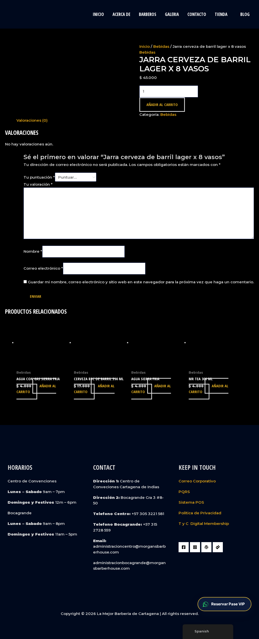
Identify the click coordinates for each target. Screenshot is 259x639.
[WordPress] (206, 547)
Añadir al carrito (162, 104)
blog (245, 14)
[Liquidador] (218, 547)
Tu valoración (38, 184)
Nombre (33, 251)
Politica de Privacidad (200, 512)
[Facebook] (184, 547)
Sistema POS (191, 502)
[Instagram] (195, 547)
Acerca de (121, 14)
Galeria (172, 14)
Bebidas (161, 46)
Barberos (147, 14)
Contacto (196, 14)
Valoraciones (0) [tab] (32, 120)
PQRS (184, 491)
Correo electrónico (43, 268)
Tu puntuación (39, 177)
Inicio (98, 14)
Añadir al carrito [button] (36, 388)
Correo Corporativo (197, 481)
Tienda (221, 14)
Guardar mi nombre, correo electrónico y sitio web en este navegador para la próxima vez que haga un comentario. (141, 282)
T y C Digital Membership (204, 523)
